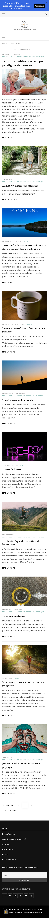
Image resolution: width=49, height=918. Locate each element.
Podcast (5, 854)
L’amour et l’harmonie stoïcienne (20, 185)
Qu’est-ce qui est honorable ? (18, 399)
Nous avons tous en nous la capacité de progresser (24, 683)
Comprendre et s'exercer (20, 56)
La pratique (38, 56)
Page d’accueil (8, 834)
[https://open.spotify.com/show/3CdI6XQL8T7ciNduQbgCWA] (31, 895)
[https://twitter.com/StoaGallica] (10, 895)
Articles (5, 844)
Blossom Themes (15, 912)
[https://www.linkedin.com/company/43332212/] (20, 895)
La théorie (38, 396)
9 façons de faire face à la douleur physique (21, 765)
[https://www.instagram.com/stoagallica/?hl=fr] (15, 895)
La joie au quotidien (13, 616)
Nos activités (7, 849)
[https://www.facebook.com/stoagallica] (4, 895)
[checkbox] (6, 912)
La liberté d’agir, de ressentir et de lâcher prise (21, 542)
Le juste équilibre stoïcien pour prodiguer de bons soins (24, 63)
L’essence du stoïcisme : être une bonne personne (23, 329)
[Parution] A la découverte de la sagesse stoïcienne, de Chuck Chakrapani (24, 247)
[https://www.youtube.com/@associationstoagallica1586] (26, 895)
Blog (4, 56)
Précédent (9, 805)
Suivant (13, 811)
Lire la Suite (8, 138)
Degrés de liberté (11, 469)
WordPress (39, 912)
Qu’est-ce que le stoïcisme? (14, 839)
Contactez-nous (9, 859)
